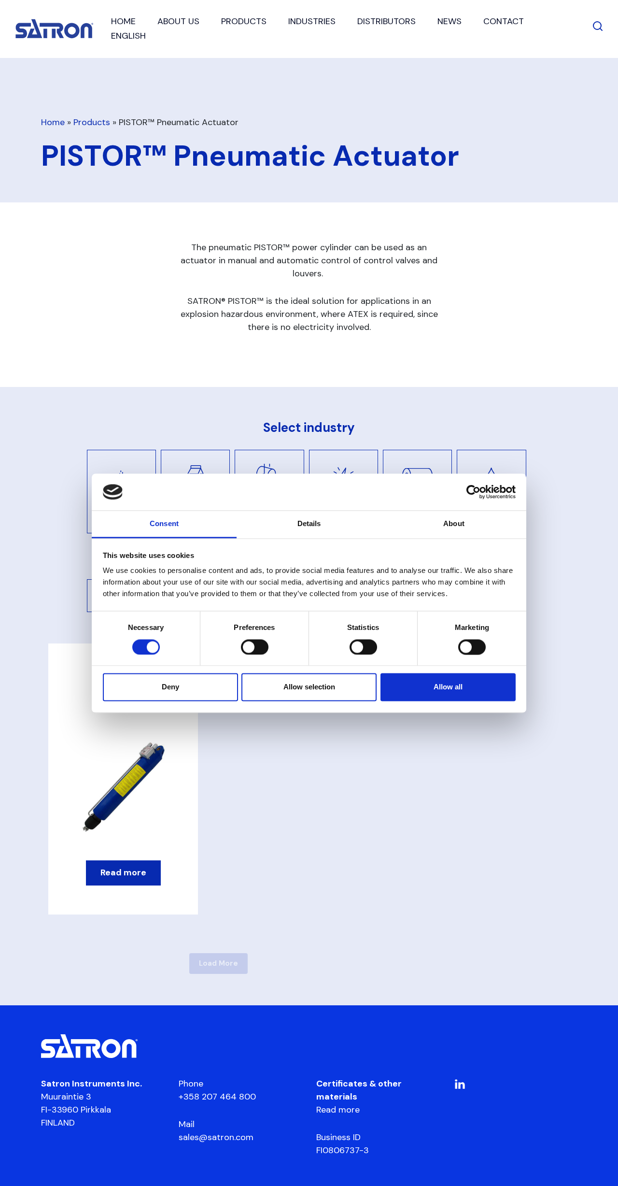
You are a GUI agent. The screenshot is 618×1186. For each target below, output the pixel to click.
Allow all (448, 687)
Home (123, 21)
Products (244, 21)
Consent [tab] (164, 524)
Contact (503, 21)
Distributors (386, 21)
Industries (312, 21)
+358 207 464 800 (217, 1096)
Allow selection (309, 687)
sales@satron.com (216, 1137)
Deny (170, 687)
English (128, 36)
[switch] (254, 647)
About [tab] (453, 524)
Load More (218, 963)
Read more (338, 1109)
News (449, 21)
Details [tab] (309, 524)
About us (178, 21)
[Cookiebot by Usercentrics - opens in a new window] (473, 492)
